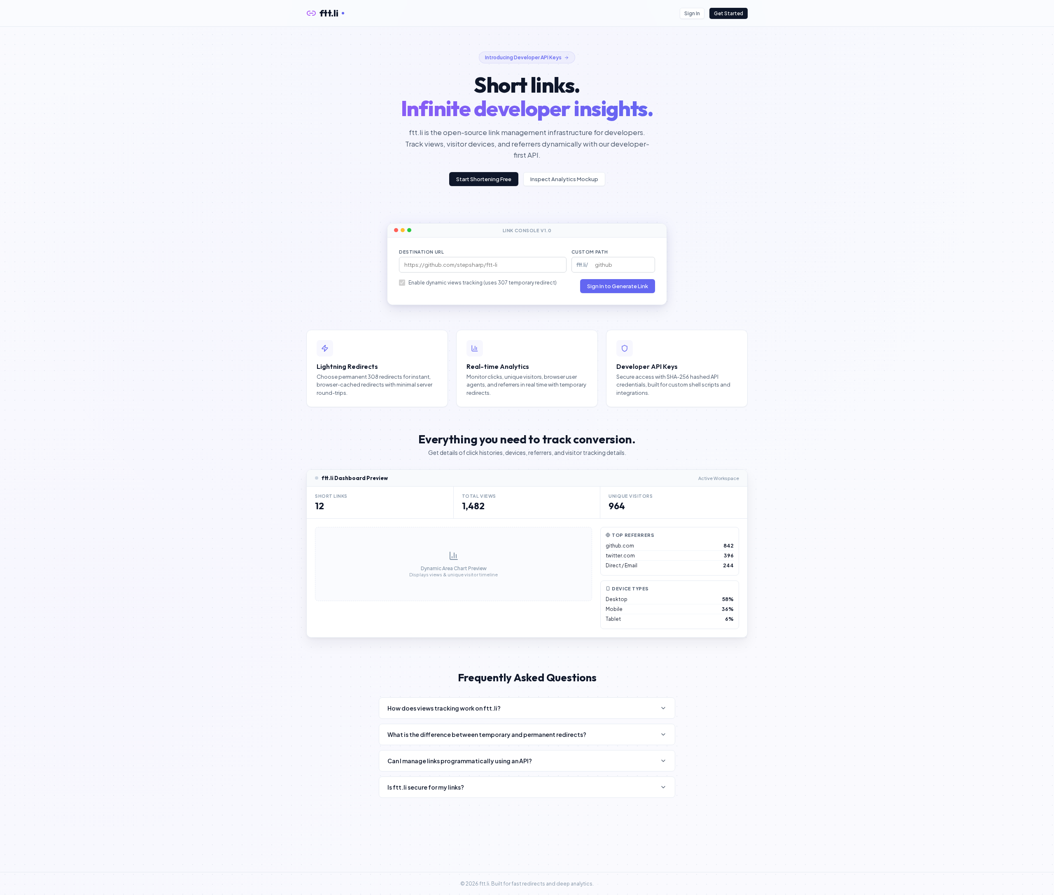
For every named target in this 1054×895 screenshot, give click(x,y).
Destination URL (421, 251)
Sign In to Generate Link (617, 286)
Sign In (692, 13)
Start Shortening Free (483, 179)
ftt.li (328, 13)
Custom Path (589, 251)
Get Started (728, 13)
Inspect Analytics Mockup (564, 179)
